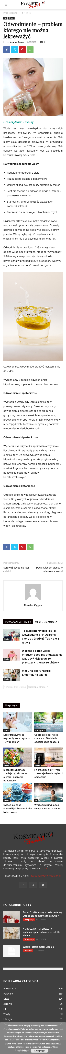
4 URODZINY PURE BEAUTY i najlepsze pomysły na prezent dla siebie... (41, 932)
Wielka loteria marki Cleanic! (38, 947)
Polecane (28, 950)
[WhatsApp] (30, 49)
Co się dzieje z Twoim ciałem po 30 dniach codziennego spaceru (46, 738)
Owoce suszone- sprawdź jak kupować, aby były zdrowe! (17, 808)
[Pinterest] (22, 49)
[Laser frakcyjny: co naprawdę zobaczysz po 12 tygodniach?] (17, 722)
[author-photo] (33, 600)
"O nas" (44, 868)
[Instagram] (33, 885)
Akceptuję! (39, 1050)
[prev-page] (14, 687)
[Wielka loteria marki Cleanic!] (11, 951)
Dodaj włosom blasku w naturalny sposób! (49, 569)
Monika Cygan (16, 42)
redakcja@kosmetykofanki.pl (45, 875)
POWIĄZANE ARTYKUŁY (18, 622)
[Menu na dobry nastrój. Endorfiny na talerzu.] (11, 675)
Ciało (6, 730)
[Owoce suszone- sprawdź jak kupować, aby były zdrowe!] (17, 792)
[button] (5, 4)
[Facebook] (6, 49)
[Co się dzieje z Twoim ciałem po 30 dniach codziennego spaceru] (48, 722)
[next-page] (37, 687)
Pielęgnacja (40, 730)
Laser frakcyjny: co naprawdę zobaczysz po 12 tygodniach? (16, 738)
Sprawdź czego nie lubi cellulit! (16, 569)
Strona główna (10, 12)
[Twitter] (14, 49)
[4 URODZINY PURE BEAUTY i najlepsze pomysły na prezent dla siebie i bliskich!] (11, 933)
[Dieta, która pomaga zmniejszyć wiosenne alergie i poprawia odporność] (17, 757)
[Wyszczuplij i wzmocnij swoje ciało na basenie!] (48, 792)
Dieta (28, 12)
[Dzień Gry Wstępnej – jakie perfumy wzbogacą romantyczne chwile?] (11, 917)
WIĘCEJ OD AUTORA (46, 622)
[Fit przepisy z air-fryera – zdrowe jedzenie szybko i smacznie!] (48, 757)
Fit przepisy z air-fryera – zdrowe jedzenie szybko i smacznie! (48, 773)
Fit (22, 12)
